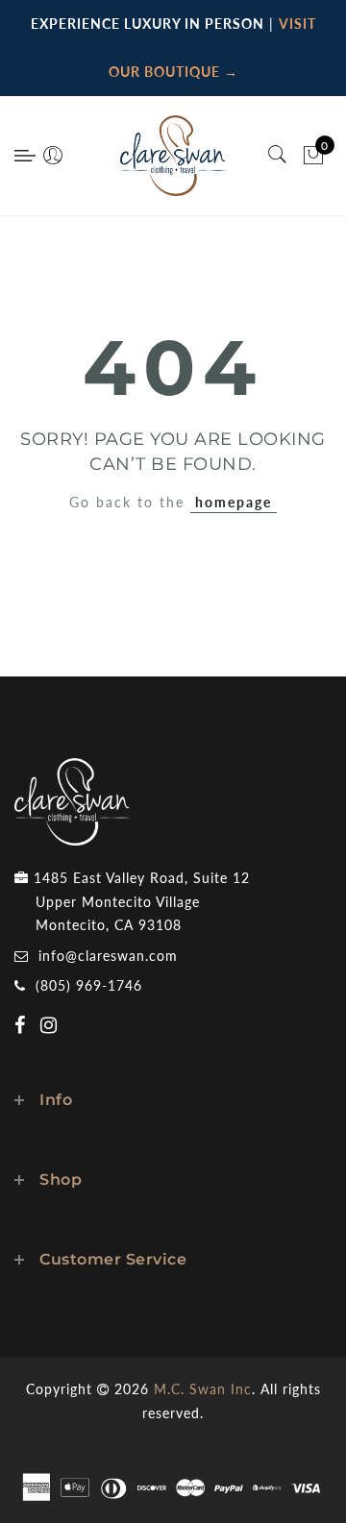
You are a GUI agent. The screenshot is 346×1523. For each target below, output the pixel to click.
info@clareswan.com (108, 955)
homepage (233, 502)
